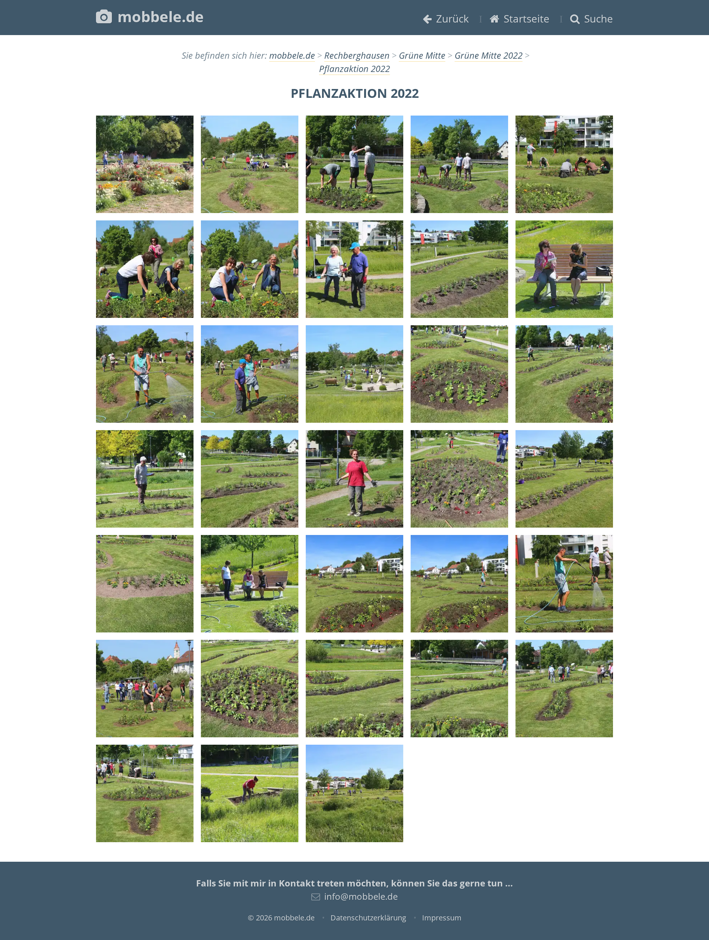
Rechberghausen (357, 55)
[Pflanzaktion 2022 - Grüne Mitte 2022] (144, 164)
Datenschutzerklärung (368, 918)
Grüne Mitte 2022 (489, 55)
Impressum (442, 918)
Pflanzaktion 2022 (354, 68)
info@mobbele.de (361, 896)
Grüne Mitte (422, 55)
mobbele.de (159, 16)
